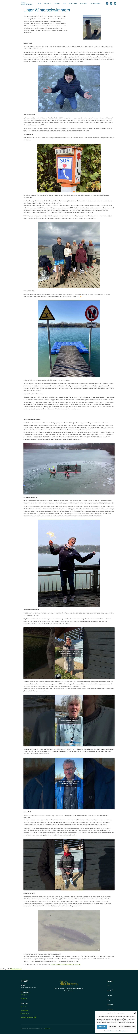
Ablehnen (112, 1027)
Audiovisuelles (95, 3)
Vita (39, 3)
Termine (57, 3)
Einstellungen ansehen (127, 1027)
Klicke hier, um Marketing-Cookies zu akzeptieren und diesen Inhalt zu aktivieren (69, 468)
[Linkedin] (115, 3)
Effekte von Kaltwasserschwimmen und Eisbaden (65, 964)
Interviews (83, 3)
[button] (135, 1013)
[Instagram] (111, 3)
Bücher (46, 3)
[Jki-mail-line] (107, 3)
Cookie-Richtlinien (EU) (28, 1017)
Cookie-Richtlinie (108, 1030)
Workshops (73, 3)
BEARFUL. (47, 1028)
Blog (64, 3)
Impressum (126, 1030)
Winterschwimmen (15, 969)
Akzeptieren (102, 1027)
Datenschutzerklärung (118, 1030)
